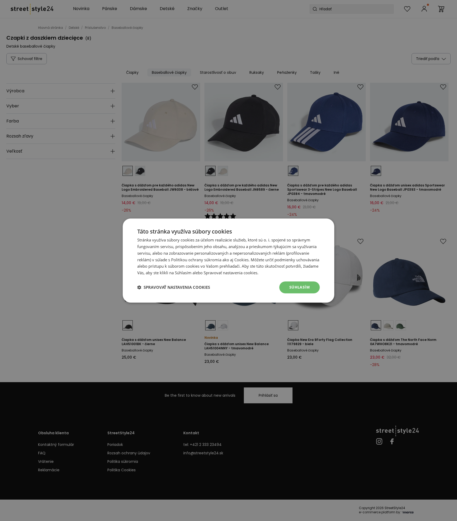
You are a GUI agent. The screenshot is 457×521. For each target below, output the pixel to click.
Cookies (241, 259)
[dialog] (228, 260)
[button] (173, 287)
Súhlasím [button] (299, 287)
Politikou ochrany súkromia (196, 259)
